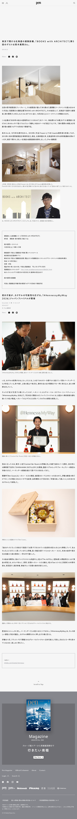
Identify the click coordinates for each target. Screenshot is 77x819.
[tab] (3, 3)
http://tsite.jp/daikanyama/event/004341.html (36, 269)
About (34, 770)
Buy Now (37, 757)
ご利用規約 (5, 800)
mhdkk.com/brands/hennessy (14, 663)
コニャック (17, 302)
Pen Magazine (7, 770)
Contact (42, 770)
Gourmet (5, 302)
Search (14, 776)
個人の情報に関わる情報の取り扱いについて (23, 800)
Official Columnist (22, 770)
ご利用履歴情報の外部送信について (49, 800)
